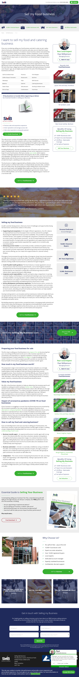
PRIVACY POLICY (35, 674)
